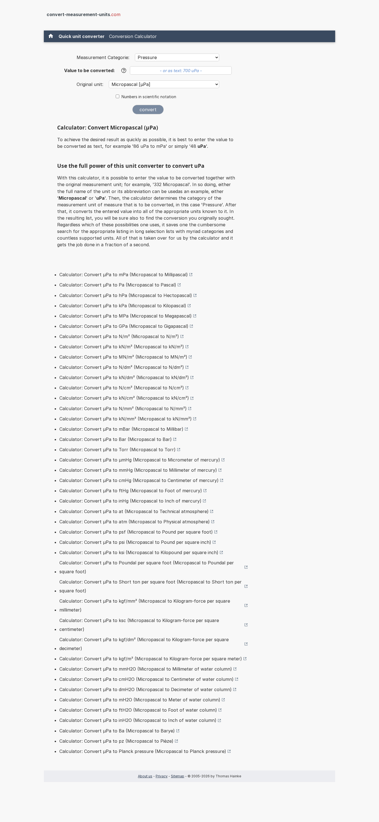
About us (145, 776)
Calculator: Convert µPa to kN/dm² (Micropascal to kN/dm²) (124, 377)
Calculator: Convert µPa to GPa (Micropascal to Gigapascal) (123, 326)
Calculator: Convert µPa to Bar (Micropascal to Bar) (115, 439)
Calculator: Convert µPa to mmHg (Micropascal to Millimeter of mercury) (138, 470)
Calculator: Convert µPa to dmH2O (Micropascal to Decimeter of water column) (145, 689)
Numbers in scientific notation (149, 97)
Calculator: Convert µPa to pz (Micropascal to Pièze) (116, 741)
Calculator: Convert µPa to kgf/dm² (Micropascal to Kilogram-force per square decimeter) (144, 644)
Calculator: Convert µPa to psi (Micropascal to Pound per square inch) (135, 542)
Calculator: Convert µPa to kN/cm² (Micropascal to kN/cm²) (124, 398)
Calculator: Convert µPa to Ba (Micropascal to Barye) (117, 731)
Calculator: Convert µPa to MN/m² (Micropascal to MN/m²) (123, 357)
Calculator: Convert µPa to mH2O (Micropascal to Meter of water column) (139, 699)
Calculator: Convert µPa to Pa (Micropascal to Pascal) (117, 285)
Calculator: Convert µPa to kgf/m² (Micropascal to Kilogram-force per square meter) (150, 658)
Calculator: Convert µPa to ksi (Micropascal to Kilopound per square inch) (138, 552)
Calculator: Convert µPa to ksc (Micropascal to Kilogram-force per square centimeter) (139, 625)
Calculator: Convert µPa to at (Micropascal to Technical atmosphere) (134, 511)
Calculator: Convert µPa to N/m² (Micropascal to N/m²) (119, 336)
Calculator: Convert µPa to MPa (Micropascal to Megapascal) (125, 316)
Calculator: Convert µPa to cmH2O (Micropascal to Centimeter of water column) (146, 679)
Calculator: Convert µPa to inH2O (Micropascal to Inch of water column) (137, 720)
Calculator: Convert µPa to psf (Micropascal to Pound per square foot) (136, 532)
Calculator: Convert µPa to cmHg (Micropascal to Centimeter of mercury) (139, 480)
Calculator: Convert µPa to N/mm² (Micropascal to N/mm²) (123, 408)
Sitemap (177, 776)
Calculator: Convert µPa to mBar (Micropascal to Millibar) (121, 429)
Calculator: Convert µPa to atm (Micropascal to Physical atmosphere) (134, 521)
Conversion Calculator (133, 36)
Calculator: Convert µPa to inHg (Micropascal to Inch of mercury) (130, 501)
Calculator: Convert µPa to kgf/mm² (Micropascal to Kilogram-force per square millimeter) (144, 605)
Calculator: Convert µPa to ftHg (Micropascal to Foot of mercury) (130, 490)
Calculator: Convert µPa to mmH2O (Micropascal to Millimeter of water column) (145, 669)
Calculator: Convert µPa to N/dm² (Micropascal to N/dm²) (121, 367)
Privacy (162, 776)
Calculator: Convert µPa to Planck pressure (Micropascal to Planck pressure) (142, 751)
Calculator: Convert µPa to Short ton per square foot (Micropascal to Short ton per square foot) (150, 586)
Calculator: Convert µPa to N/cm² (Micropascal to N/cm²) (121, 387)
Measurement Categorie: (103, 57)
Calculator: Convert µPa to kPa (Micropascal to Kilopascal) (122, 305)
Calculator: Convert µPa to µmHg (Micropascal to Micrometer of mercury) (139, 460)
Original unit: (91, 84)
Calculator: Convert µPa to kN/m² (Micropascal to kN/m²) (121, 346)
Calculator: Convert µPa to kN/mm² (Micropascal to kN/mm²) (125, 419)
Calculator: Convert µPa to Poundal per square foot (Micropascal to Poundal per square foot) (146, 567)
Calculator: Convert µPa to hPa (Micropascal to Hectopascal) (125, 295)
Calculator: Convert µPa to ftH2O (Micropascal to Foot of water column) (138, 710)
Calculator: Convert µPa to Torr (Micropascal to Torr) (117, 449)
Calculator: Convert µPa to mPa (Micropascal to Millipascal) (123, 274)
